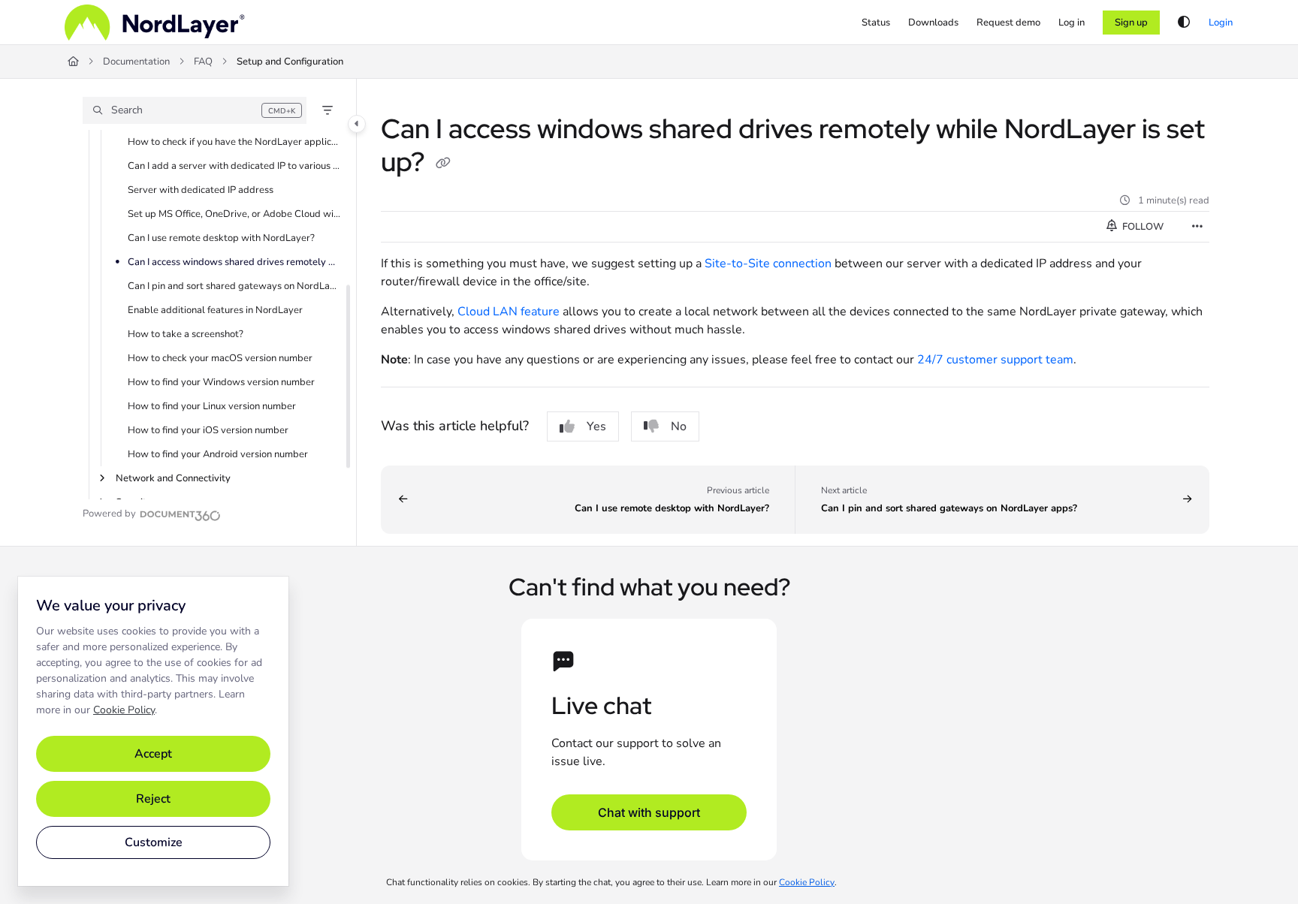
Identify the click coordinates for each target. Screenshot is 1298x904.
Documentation (136, 61)
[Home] (155, 23)
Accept (153, 754)
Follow (1142, 227)
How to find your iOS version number (208, 430)
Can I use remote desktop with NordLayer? (221, 238)
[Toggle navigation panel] (357, 124)
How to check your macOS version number (220, 358)
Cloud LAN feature (508, 311)
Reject (153, 799)
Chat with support (649, 812)
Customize (154, 842)
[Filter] (327, 110)
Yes (596, 426)
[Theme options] (1184, 23)
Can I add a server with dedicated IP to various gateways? (234, 166)
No (679, 426)
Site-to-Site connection (768, 263)
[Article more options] (1197, 227)
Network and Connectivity (173, 478)
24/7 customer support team (995, 359)
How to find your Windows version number (221, 382)
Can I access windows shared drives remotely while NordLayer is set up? (234, 262)
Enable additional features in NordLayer (215, 310)
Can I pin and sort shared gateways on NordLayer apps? (234, 286)
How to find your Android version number (218, 454)
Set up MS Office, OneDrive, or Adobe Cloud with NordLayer (234, 214)
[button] (194, 110)
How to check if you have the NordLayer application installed (234, 142)
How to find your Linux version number (212, 406)
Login (1221, 22)
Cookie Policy (124, 710)
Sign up (1131, 22)
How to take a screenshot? (185, 334)
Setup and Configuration (290, 61)
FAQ (203, 61)
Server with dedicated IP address (200, 190)
